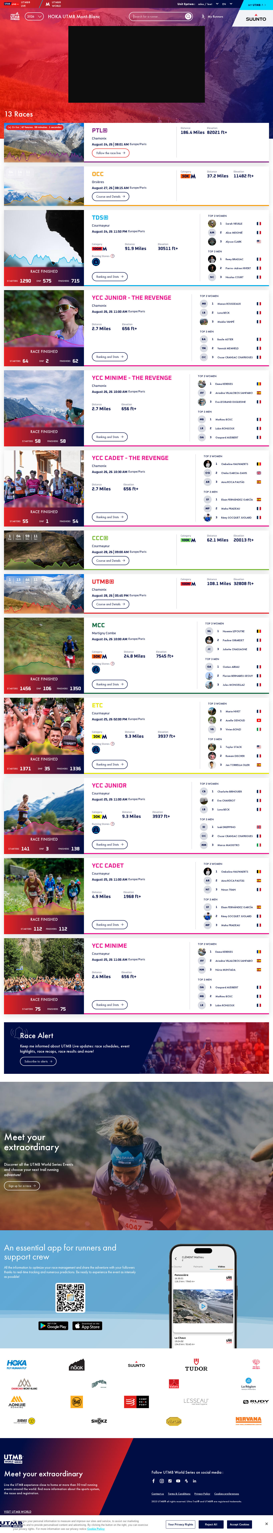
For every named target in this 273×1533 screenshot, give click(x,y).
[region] (136, 1524)
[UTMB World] (14, 1462)
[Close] (266, 1523)
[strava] (186, 1481)
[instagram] (162, 1481)
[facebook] (153, 1481)
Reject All (211, 1524)
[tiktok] (170, 1481)
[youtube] (178, 1481)
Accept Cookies (239, 1524)
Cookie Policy (96, 1528)
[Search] (188, 16)
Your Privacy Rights (180, 1524)
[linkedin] (194, 1481)
